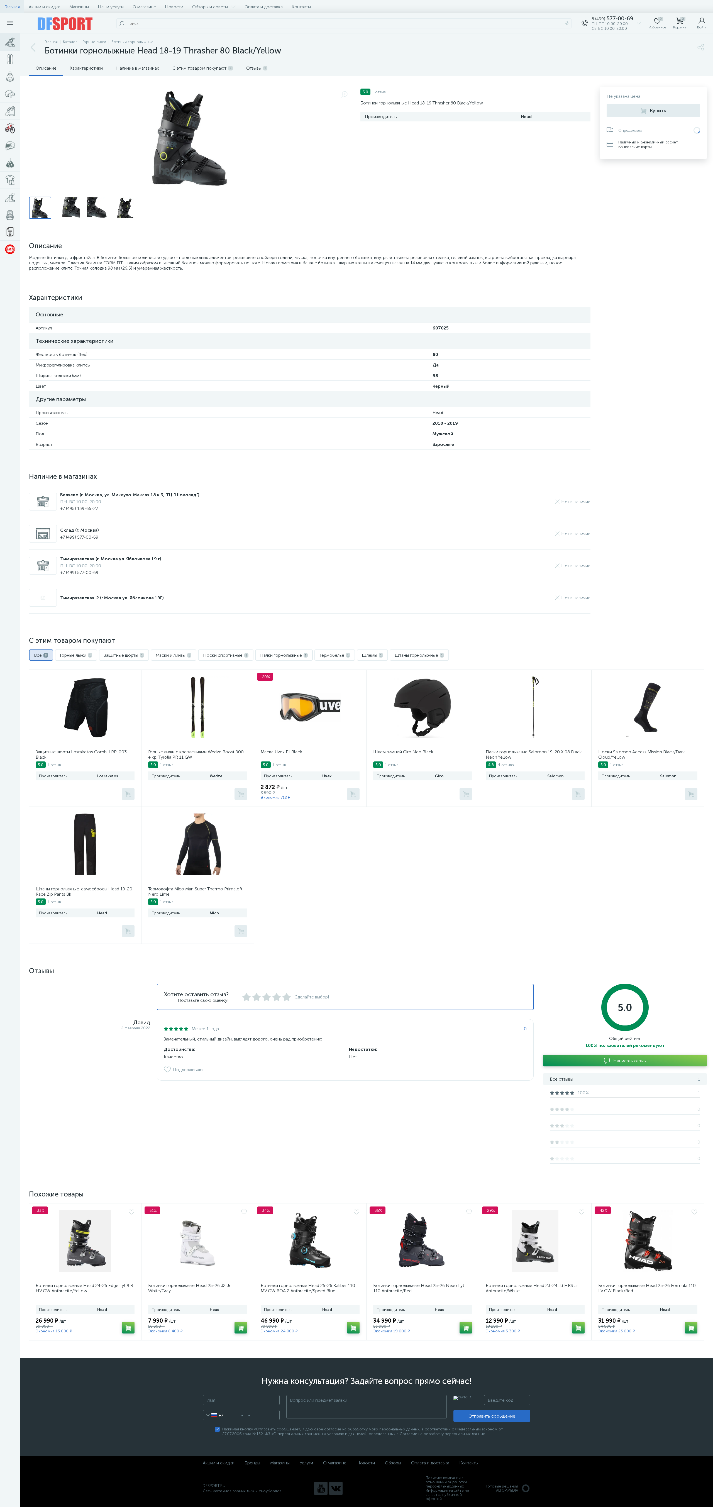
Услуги (306, 1463)
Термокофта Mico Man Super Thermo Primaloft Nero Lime (195, 891)
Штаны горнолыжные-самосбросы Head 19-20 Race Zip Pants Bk (84, 891)
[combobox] (213, 1415)
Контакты (301, 6)
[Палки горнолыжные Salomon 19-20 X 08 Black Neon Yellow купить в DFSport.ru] (535, 707)
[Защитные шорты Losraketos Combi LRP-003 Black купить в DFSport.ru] (85, 707)
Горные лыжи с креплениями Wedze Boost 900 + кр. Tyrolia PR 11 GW (196, 754)
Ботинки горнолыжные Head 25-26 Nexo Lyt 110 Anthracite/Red (418, 1288)
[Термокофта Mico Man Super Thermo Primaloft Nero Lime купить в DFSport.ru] (197, 844)
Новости (174, 6)
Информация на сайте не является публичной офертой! (447, 1494)
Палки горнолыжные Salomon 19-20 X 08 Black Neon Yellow (534, 754)
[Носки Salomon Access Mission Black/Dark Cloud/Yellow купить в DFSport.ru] (647, 707)
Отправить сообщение (491, 1416)
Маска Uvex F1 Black (281, 751)
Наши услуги (111, 6)
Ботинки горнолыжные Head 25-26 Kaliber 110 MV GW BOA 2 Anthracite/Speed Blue (308, 1288)
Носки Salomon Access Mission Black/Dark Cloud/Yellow (641, 754)
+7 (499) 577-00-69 (79, 537)
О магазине (144, 6)
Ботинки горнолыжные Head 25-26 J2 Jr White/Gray (189, 1288)
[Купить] (128, 794)
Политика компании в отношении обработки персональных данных (446, 1482)
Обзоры (393, 1463)
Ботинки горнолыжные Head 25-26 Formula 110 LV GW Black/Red (647, 1288)
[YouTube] (321, 1488)
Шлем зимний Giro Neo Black (403, 751)
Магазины (79, 6)
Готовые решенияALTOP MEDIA (502, 1488)
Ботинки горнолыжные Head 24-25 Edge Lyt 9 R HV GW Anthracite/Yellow (84, 1288)
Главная (12, 6)
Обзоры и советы (210, 6)
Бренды (252, 1463)
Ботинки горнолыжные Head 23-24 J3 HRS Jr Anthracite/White (532, 1288)
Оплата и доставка (264, 6)
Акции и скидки (44, 6)
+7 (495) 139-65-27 (79, 508)
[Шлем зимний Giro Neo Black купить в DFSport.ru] (422, 707)
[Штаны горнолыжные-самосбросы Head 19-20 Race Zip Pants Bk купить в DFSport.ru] (85, 844)
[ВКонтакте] (336, 1488)
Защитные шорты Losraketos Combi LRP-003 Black (81, 754)
